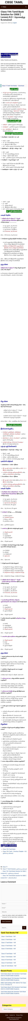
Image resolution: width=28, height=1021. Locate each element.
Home (6, 1015)
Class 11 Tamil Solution (9, 869)
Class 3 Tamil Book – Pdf (8, 942)
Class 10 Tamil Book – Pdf (8, 966)
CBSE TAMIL (14, 2)
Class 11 (5, 867)
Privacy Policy (19, 1015)
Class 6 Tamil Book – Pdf (8, 953)
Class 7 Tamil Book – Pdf (8, 956)
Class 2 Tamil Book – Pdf (8, 939)
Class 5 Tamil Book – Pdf (8, 948)
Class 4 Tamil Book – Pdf (8, 945)
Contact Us (12, 1015)
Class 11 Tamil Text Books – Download (13, 85)
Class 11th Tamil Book (9, 849)
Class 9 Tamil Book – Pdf (8, 963)
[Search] (24, 927)
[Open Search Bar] (26, 7)
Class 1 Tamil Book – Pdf (8, 936)
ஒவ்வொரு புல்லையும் (22, 869)
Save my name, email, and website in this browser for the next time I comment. (14, 916)
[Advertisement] (14, 38)
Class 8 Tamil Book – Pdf (8, 959)
